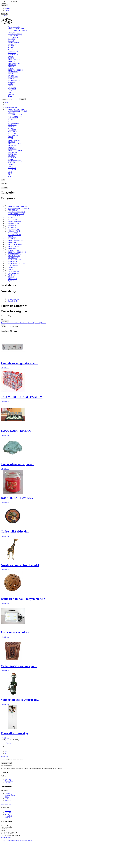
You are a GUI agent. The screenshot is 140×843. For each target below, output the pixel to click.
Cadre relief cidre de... (15, 531)
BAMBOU (11, 39)
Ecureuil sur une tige (14, 733)
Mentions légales (10, 795)
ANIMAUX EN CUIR (15, 35)
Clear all (4, 187)
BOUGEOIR (12, 44)
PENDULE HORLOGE (15, 70)
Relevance (5, 321)
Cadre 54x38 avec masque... (19, 666)
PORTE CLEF (12, 73)
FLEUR (10, 56)
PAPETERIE (12, 68)
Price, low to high (30, 323)
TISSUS (11, 85)
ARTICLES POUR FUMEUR (17, 30)
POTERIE (11, 75)
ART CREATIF (13, 37)
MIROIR (11, 66)
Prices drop (8, 779)
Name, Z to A (20, 323)
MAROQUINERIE (14, 60)
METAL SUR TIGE (14, 63)
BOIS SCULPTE (13, 42)
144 (6, 751)
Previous (8, 743)
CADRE (11, 47)
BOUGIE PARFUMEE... (17, 498)
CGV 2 (7, 798)
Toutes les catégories (12, 27)
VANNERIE (12, 89)
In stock (13, 301)
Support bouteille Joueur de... (20, 699)
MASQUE (11, 61)
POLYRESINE (13, 72)
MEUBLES (12, 65)
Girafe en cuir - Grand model (20, 565)
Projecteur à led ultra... (16, 632)
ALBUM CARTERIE (15, 34)
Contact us (8, 800)
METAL (11, 94)
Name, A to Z (11, 323)
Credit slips (8, 812)
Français (7, 8)
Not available (14, 299)
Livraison (7, 793)
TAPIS (10, 84)
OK (3, 180)
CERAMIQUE (13, 51)
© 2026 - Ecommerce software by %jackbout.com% (16, 840)
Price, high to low (41, 323)
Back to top (5, 756)
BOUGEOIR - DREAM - (17, 430)
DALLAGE (12, 53)
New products (9, 781)
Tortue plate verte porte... (17, 464)
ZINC (10, 92)
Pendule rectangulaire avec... (19, 363)
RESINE (11, 78)
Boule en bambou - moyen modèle (23, 598)
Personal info (8, 816)
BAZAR (11, 41)
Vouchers (7, 818)
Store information (6, 837)
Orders (7, 814)
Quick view (5, 368)
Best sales (7, 782)
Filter (3, 325)
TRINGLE (11, 32)
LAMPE (11, 58)
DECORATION (13, 54)
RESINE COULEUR (15, 80)
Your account (6, 804)
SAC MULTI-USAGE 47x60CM (21, 397)
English (7, 10)
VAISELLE (12, 87)
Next (7, 753)
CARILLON (12, 49)
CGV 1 (7, 797)
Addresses (8, 811)
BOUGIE (11, 46)
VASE (10, 90)
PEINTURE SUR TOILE (16, 29)
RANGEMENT (13, 77)
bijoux (10, 96)
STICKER (11, 82)
